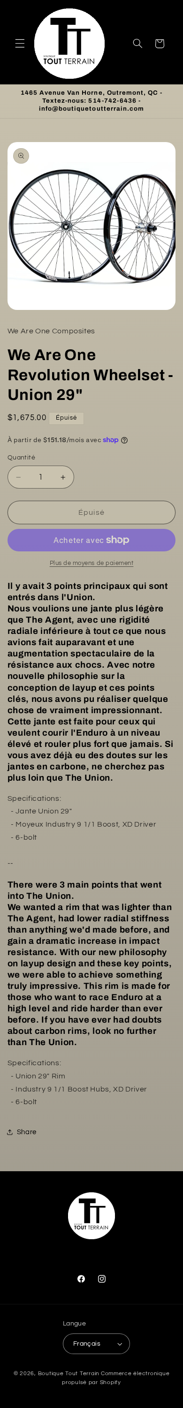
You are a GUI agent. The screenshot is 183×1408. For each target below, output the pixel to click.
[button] (19, 43)
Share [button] (27, 1132)
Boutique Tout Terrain (68, 1373)
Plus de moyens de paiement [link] (92, 563)
